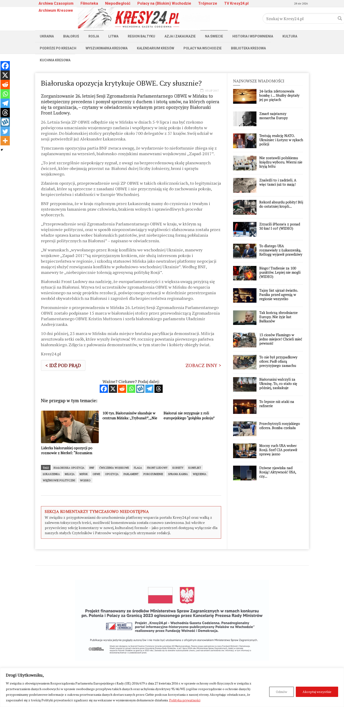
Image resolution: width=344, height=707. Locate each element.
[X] (113, 389)
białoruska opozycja (69, 467)
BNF (91, 467)
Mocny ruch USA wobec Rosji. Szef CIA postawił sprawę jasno (278, 449)
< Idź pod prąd (63, 365)
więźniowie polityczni (59, 480)
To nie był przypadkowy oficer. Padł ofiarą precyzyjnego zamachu (278, 361)
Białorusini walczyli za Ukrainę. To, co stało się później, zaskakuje (278, 383)
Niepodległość (117, 3)
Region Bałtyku (141, 36)
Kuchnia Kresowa (55, 60)
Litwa (113, 36)
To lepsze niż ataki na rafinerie (276, 403)
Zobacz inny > (203, 365)
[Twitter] (5, 131)
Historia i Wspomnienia (252, 36)
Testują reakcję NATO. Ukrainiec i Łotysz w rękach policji (281, 139)
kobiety (177, 467)
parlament (131, 474)
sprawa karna (178, 474)
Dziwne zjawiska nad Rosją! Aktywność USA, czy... (277, 472)
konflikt (194, 467)
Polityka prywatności (184, 700)
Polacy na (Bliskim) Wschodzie (164, 3)
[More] (5, 140)
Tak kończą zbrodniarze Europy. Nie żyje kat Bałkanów (278, 316)
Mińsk (84, 474)
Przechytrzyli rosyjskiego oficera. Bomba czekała (279, 425)
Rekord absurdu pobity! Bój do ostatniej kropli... (281, 204)
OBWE (96, 474)
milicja (70, 474)
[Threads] (158, 389)
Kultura (289, 36)
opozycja (112, 474)
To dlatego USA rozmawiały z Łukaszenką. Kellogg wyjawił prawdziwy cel (280, 252)
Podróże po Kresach (58, 48)
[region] (172, 687)
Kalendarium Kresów (155, 48)
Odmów (281, 691)
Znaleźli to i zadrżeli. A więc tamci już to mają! (277, 182)
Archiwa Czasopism (56, 3)
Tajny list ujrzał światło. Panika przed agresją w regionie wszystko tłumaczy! (278, 296)
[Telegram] (149, 389)
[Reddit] (122, 389)
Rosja (93, 36)
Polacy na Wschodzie (202, 48)
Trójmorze (207, 3)
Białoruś (71, 36)
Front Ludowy (157, 467)
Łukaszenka (51, 474)
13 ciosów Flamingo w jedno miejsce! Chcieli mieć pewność (280, 339)
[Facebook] (104, 389)
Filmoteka (89, 3)
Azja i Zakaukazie (180, 36)
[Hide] (2, 150)
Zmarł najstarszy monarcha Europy (273, 115)
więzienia (199, 474)
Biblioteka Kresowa (248, 48)
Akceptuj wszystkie (317, 691)
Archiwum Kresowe (56, 10)
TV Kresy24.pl (236, 3)
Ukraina (47, 36)
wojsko (85, 480)
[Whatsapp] (131, 389)
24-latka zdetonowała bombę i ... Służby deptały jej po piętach (279, 95)
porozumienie (153, 474)
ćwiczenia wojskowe (114, 467)
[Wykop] (140, 389)
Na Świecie (214, 36)
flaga (138, 467)
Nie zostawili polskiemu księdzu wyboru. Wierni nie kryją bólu (280, 162)
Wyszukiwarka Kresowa (107, 48)
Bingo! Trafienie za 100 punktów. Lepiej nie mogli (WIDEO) (279, 272)
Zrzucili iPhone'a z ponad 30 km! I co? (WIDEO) (279, 226)
